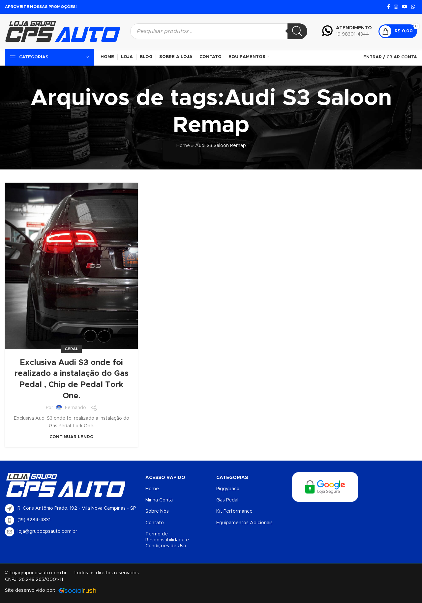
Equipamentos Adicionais (244, 523)
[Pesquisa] (297, 31)
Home (183, 145)
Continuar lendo (71, 437)
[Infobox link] (347, 31)
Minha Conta (159, 500)
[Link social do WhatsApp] (413, 7)
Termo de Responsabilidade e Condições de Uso (167, 540)
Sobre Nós (157, 511)
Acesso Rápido (165, 477)
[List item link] (72, 520)
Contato (154, 523)
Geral (71, 349)
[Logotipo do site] (62, 31)
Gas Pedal (227, 500)
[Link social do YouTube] (404, 7)
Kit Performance (234, 511)
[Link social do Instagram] (396, 7)
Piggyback (227, 489)
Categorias (232, 477)
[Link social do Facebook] (388, 7)
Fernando (75, 408)
